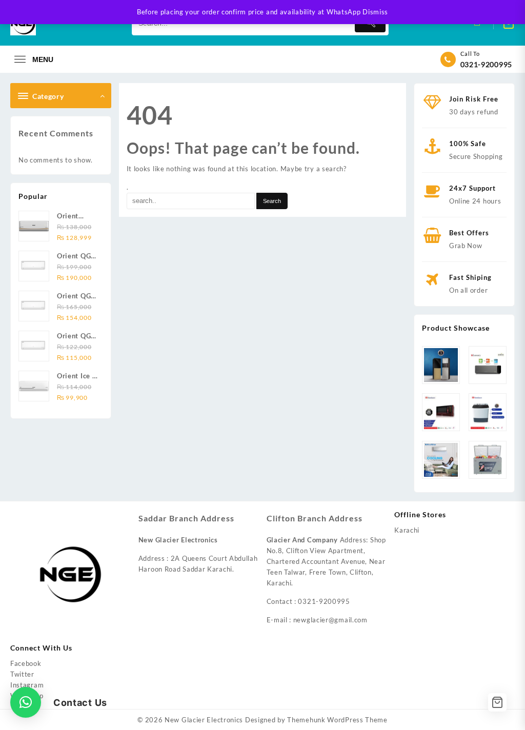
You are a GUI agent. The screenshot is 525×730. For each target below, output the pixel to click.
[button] (25, 702)
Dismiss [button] (375, 12)
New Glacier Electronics (204, 720)
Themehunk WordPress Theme (337, 720)
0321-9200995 (486, 64)
